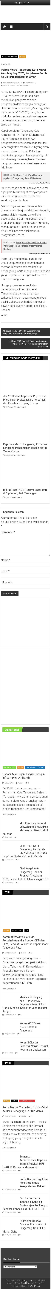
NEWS (22, 57)
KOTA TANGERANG (9, 57)
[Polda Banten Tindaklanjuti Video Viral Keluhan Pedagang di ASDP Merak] (25, 1086)
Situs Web (7, 582)
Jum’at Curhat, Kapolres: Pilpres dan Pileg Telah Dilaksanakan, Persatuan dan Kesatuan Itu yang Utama (24, 399)
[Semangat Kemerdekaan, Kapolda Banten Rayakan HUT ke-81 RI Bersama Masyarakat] (10, 1158)
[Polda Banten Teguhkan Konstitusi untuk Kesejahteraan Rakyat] (10, 1181)
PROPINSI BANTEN (27, 1101)
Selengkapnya (8, 814)
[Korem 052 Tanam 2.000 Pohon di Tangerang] (10, 1025)
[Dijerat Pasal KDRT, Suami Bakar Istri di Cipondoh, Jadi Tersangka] (25, 473)
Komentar (8, 532)
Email (5, 571)
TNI (27, 930)
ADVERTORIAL (9, 767)
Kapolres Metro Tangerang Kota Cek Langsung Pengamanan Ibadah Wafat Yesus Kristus (25, 448)
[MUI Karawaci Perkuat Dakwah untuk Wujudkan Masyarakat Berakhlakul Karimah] (10, 825)
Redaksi (18, 455)
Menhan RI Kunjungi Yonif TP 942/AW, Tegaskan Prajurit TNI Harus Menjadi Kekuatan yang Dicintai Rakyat (24, 1004)
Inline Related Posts (43, 183)
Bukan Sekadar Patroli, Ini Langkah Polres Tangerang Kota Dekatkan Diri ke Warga (21, 332)
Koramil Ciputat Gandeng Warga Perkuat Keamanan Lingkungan (33, 1046)
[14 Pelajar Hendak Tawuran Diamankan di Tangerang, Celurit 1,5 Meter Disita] (10, 1222)
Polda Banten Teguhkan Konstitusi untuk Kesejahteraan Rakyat (33, 1183)
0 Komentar (29, 83)
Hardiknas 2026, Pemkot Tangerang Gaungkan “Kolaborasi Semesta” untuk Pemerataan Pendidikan (28, 344)
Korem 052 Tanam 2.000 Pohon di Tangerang (30, 1027)
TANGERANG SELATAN (35, 767)
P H (20, 407)
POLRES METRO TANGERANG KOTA (17, 86)
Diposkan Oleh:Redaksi (11, 83)
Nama (5, 560)
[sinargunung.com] (4, 26)
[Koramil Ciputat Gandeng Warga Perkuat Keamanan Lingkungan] (10, 1044)
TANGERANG (17, 930)
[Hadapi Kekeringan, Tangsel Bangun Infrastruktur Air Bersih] (25, 752)
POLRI (14, 1101)
